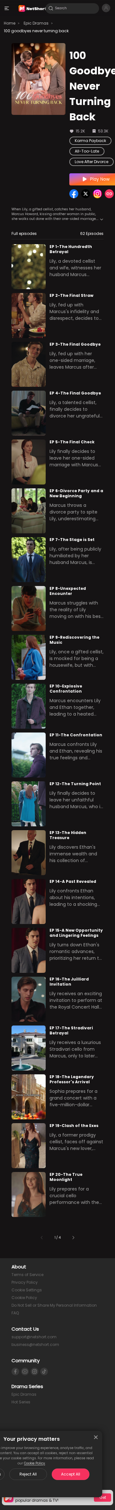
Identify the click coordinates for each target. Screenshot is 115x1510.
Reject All (28, 1474)
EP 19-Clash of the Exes (74, 1125)
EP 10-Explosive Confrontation (66, 688)
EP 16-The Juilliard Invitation (69, 981)
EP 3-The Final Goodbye (75, 344)
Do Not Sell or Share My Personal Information (54, 1305)
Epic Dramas (36, 23)
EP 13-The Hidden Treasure (68, 835)
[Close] (95, 1437)
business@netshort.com (35, 1344)
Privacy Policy (25, 1282)
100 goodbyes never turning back (36, 31)
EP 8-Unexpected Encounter (68, 591)
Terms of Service (27, 1274)
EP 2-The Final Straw (71, 295)
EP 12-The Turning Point (75, 783)
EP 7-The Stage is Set (72, 539)
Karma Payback (90, 140)
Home (9, 23)
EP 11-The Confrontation (76, 735)
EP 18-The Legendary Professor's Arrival (72, 1079)
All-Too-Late (87, 151)
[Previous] (41, 1237)
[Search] (50, 8)
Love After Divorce (91, 161)
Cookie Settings (27, 1290)
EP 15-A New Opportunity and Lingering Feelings (76, 933)
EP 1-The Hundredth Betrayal (71, 249)
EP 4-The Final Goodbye (75, 393)
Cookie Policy (34, 1463)
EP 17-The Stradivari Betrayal (71, 1030)
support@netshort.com (34, 1337)
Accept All (70, 1474)
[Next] (73, 1237)
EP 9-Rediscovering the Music (74, 640)
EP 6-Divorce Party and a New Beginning (76, 493)
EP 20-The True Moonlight (66, 1177)
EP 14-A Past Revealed (73, 881)
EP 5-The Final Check (72, 442)
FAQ (15, 1313)
